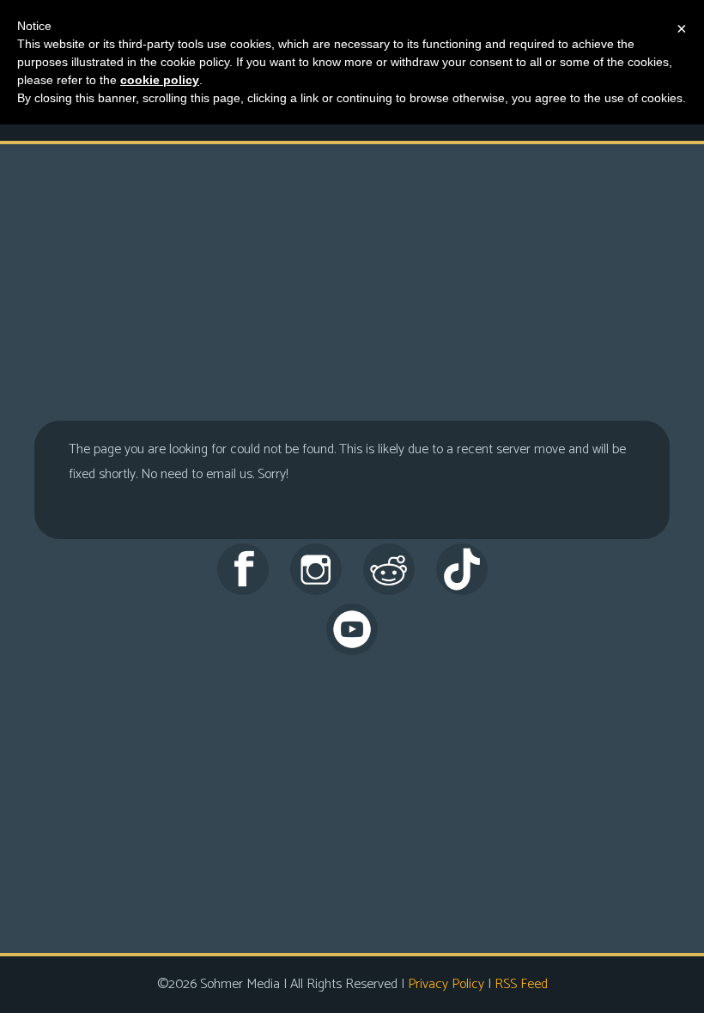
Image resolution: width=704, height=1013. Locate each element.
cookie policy (159, 80)
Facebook (243, 569)
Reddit (389, 569)
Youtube (352, 629)
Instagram (316, 569)
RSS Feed (521, 984)
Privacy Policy (446, 984)
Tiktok (462, 569)
